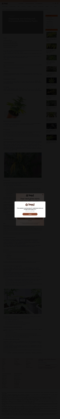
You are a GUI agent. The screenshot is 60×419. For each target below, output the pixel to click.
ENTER (30, 214)
